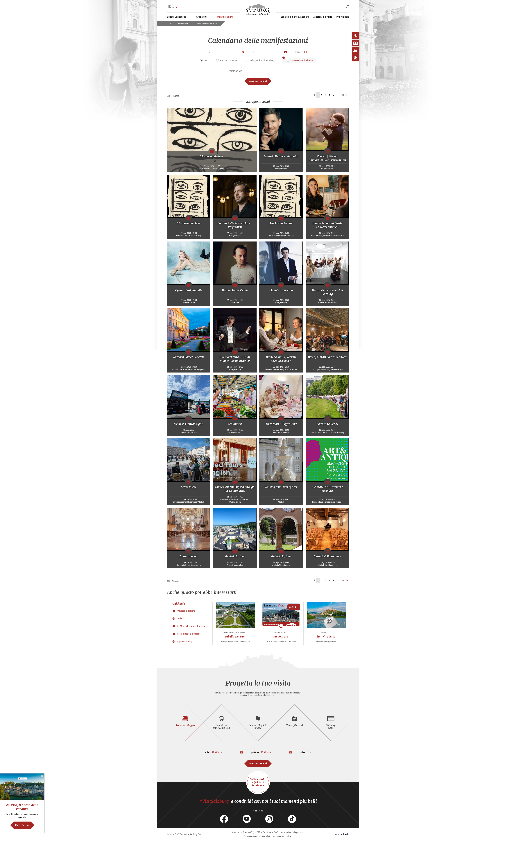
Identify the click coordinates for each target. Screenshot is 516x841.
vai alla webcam (235, 636)
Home (169, 23)
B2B (258, 832)
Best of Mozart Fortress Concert (327, 357)
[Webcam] (355, 57)
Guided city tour (235, 556)
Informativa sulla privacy (292, 832)
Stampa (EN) (248, 832)
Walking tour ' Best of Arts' (281, 487)
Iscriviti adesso (326, 636)
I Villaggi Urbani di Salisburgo (262, 60)
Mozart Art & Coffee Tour (281, 424)
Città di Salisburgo (228, 60)
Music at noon (189, 556)
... (337, 95)
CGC (276, 832)
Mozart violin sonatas (327, 556)
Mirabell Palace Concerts (188, 357)
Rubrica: (298, 52)
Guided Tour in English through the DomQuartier (235, 489)
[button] (303, 52)
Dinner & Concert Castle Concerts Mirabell (327, 225)
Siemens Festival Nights (189, 424)
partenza (255, 752)
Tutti (206, 60)
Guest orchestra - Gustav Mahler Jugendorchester (235, 359)
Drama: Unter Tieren (235, 290)
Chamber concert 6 (281, 290)
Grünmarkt (235, 424)
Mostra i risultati (258, 81)
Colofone (267, 832)
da (210, 51)
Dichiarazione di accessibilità (257, 836)
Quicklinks (178, 603)
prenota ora (280, 636)
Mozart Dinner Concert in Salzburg (327, 292)
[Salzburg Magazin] (355, 43)
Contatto (236, 832)
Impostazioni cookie (282, 836)
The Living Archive (211, 156)
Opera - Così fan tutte (188, 290)
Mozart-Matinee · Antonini (281, 156)
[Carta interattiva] (355, 35)
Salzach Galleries (327, 424)
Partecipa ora (22, 825)
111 (342, 95)
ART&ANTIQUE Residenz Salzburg (327, 489)
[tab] (185, 722)
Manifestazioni (183, 23)
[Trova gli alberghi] (355, 50)
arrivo (207, 752)
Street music (188, 487)
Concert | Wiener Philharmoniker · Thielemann (327, 158)
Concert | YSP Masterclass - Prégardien (235, 225)
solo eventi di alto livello (302, 60)
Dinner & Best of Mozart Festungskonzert (281, 359)
